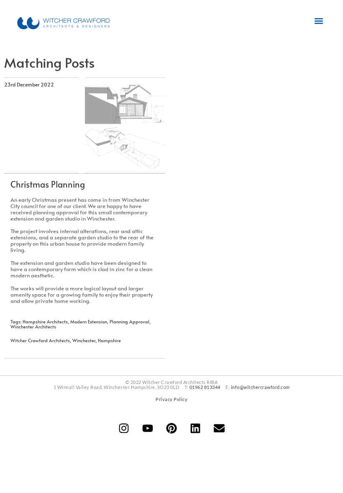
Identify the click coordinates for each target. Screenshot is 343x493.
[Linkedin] (195, 428)
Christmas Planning (47, 184)
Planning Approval (129, 321)
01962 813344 (204, 387)
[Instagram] (124, 428)
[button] (319, 21)
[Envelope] (219, 428)
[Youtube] (148, 428)
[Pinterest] (171, 428)
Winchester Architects (33, 326)
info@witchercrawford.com (260, 387)
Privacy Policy (171, 399)
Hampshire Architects (45, 321)
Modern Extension (88, 321)
